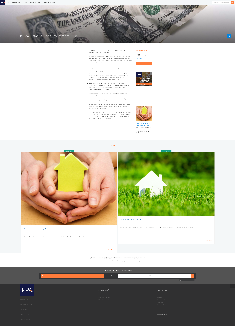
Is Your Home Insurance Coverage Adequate (36, 229)
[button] (229, 36)
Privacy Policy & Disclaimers (26, 319)
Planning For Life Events (104, 297)
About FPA (159, 292)
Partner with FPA (161, 300)
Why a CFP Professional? (104, 300)
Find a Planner (102, 295)
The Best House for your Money (130, 219)
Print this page (139, 58)
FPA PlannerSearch (15, 2)
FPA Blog (159, 297)
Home (99, 292)
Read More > (147, 134)
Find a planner (144, 63)
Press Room (160, 295)
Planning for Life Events (36, 2)
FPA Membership (161, 302)
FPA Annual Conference (163, 305)
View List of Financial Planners (188, 280)
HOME (26, 2)
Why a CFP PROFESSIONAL (50, 2)
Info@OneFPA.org (24, 299)
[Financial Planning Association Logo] (2, 2)
